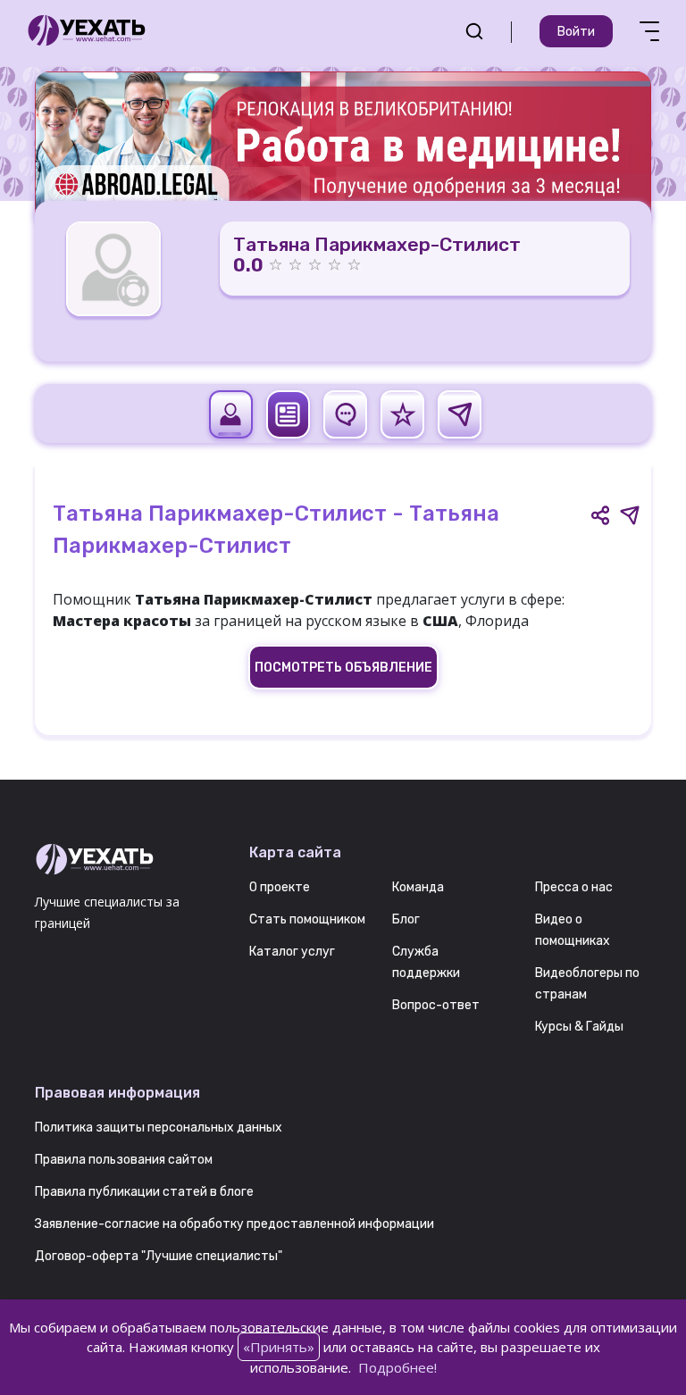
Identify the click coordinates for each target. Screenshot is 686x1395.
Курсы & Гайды (579, 1026)
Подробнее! (397, 1367)
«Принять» (278, 1347)
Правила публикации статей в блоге (144, 1191)
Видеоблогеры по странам (587, 983)
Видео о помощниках (572, 930)
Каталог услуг (292, 951)
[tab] (231, 414)
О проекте (279, 887)
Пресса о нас (574, 887)
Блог (406, 919)
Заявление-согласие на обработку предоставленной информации (234, 1224)
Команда (418, 887)
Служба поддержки (426, 962)
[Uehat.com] (128, 860)
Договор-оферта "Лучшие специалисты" (158, 1256)
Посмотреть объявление (343, 667)
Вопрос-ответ (436, 1005)
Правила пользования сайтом (124, 1159)
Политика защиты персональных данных (158, 1127)
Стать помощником (307, 919)
